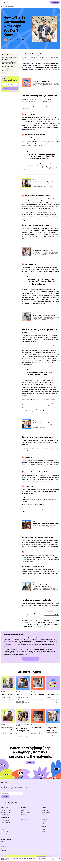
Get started (55, 2)
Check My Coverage (25, 812)
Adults (12, 6)
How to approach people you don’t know (10, 58)
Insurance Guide (24, 814)
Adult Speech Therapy (5, 812)
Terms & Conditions (21, 855)
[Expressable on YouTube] (9, 802)
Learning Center (5, 6)
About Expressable (45, 810)
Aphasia (2, 829)
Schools (43, 831)
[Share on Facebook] (5, 44)
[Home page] (7, 2)
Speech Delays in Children (6, 824)
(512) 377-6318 (3, 846)
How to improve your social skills (9, 71)
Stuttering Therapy (5, 820)
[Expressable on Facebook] (5, 802)
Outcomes (44, 821)
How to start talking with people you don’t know (9, 62)
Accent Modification (5, 833)
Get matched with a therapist (30, 658)
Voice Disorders (4, 827)
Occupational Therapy (5, 814)
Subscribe (5, 796)
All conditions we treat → (6, 836)
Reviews (43, 823)
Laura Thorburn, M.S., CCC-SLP (15, 39)
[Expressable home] (4, 782)
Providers (43, 829)
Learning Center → (25, 819)
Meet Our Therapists (46, 812)
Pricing (43, 814)
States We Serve (45, 819)
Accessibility (34, 855)
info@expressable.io (5, 843)
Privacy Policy (28, 855)
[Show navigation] (2, 2)
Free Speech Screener (25, 810)
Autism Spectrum (4, 831)
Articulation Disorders (5, 822)
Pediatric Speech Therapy (6, 810)
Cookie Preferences (41, 855)
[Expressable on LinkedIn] (12, 802)
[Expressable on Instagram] (2, 802)
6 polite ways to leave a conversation (8, 67)
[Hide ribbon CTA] (59, 857)
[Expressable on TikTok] (15, 802)
